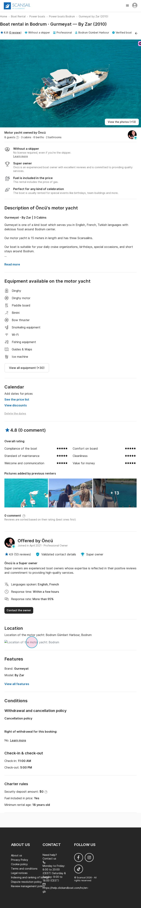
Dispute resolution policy (26, 881)
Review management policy (28, 886)
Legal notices (19, 872)
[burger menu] (127, 6)
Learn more (18, 740)
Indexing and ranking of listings (30, 877)
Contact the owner (19, 610)
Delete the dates (15, 413)
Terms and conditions (24, 868)
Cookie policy (19, 864)
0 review (15, 32)
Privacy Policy (19, 859)
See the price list (16, 399)
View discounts (15, 405)
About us (16, 855)
